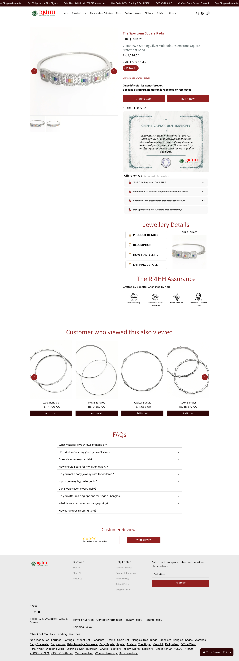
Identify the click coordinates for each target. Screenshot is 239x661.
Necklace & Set (40, 640)
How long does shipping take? (77, 510)
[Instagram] (35, 612)
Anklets (132, 644)
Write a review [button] (143, 539)
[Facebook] (31, 612)
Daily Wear (172, 644)
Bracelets (165, 640)
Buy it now (188, 98)
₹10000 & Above (62, 653)
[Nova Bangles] (97, 369)
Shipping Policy (123, 589)
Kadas (189, 640)
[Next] (114, 71)
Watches (200, 640)
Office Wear (188, 644)
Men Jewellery (84, 653)
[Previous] (34, 71)
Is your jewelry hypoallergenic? (78, 481)
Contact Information (126, 573)
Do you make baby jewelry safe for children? (86, 474)
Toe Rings (144, 644)
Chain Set (123, 640)
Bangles (178, 640)
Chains (110, 640)
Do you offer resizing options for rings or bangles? (90, 496)
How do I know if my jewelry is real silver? (84, 452)
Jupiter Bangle (142, 402)
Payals (120, 644)
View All (158, 644)
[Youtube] (39, 612)
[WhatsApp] (145, 108)
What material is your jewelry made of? (83, 444)
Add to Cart (144, 98)
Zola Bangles (51, 402)
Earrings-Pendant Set (77, 640)
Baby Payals (107, 644)
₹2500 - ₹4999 (183, 648)
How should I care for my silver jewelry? (83, 466)
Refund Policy (122, 584)
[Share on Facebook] (134, 108)
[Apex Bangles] (188, 369)
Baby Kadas (58, 644)
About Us (77, 578)
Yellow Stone (132, 648)
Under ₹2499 (163, 648)
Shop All (77, 573)
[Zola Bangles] (51, 369)
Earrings (56, 640)
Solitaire (116, 648)
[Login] (202, 13)
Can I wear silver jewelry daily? (77, 488)
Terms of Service (124, 567)
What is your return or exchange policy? (83, 503)
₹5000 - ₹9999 (40, 653)
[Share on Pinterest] (141, 108)
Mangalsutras (140, 640)
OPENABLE (130, 68)
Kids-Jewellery (128, 653)
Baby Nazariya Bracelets (82, 644)
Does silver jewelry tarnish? (75, 459)
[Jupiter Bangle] (142, 369)
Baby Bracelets (39, 644)
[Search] (197, 13)
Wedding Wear (55, 648)
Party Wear (37, 648)
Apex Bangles (188, 402)
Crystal (104, 648)
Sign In (76, 567)
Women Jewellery (106, 653)
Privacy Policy (122, 578)
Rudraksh (92, 648)
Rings (154, 640)
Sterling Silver (75, 648)
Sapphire (148, 648)
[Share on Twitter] (138, 108)
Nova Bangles (96, 402)
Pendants (99, 640)
